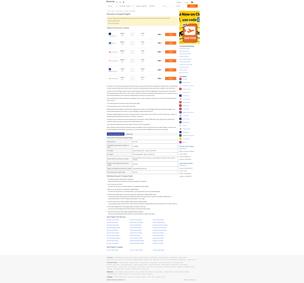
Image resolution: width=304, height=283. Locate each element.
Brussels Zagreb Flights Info (115, 134)
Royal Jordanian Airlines (164, 262)
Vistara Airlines (145, 269)
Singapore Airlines (133, 262)
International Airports (123, 274)
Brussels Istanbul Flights (113, 235)
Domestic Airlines (158, 271)
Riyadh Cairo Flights (183, 72)
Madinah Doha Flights (184, 51)
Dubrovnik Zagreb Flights (136, 250)
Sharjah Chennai (147, 259)
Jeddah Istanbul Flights (184, 48)
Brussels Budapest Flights (113, 227)
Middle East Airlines (190, 266)
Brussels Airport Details (186, 146)
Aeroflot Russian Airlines (170, 266)
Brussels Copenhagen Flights (160, 225)
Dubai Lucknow (183, 257)
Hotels (137, 271)
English (179, 2)
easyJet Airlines (142, 266)
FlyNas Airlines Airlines (126, 264)
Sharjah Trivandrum (164, 257)
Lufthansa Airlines (123, 262)
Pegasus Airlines (174, 264)
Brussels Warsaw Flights (113, 233)
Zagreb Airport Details (186, 163)
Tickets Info (129, 134)
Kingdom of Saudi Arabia (134, 277)
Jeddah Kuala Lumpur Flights (185, 64)
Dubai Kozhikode (153, 257)
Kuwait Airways (184, 264)
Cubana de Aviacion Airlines (140, 264)
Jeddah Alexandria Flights (185, 53)
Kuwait (148, 277)
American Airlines (122, 266)
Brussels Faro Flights (158, 243)
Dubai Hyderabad (143, 257)
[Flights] (117, 2)
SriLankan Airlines (144, 262)
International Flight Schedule (181, 271)
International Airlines (112, 274)
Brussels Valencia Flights (136, 238)
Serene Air (109, 269)
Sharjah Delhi (156, 259)
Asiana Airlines (150, 266)
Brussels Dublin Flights (135, 225)
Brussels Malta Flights (158, 235)
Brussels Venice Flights (135, 227)
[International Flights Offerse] (123, 2)
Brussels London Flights (113, 219)
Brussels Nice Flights (135, 235)
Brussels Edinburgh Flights (113, 238)
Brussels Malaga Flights (159, 222)
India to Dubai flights (135, 274)
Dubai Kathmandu (111, 259)
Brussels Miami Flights (112, 240)
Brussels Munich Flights (136, 230)
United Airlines (159, 266)
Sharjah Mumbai (173, 259)
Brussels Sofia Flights (158, 238)
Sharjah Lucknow (191, 259)
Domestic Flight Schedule (146, 271)
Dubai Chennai (134, 257)
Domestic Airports (168, 271)
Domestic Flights (118, 271)
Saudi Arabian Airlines (118, 269)
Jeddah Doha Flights (183, 67)
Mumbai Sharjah (182, 259)
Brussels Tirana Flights (112, 243)
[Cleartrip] (110, 2)
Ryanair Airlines (165, 264)
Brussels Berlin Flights (112, 222)
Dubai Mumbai (118, 257)
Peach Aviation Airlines (177, 262)
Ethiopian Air (180, 266)
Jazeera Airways (132, 266)
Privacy (186, 279)
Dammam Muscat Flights (184, 61)
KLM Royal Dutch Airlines (113, 264)
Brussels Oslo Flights (158, 240)
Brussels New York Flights (136, 222)
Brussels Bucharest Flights (159, 227)
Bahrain (144, 277)
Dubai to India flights (147, 274)
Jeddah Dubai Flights (184, 56)
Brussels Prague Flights (113, 225)
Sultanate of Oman (160, 277)
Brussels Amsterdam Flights (137, 240)
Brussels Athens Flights (136, 219)
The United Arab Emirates (120, 277)
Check (170, 34)
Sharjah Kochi (120, 259)
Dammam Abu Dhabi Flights (185, 59)
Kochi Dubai (128, 259)
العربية (186, 2)
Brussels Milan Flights (158, 219)
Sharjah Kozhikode (137, 259)
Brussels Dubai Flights (112, 230)
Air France (128, 269)
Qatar (153, 277)
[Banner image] (189, 27)
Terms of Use (192, 279)
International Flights (129, 271)
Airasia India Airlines (112, 266)
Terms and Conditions (113, 23)
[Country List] (192, 2)
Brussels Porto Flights (158, 233)
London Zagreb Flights (113, 250)
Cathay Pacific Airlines (154, 264)
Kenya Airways (153, 262)
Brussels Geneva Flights (136, 233)
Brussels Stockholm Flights (159, 230)
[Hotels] (120, 2)
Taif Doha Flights (183, 69)
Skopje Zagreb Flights (158, 250)
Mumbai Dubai (174, 257)
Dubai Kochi (126, 257)
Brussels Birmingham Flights (137, 243)
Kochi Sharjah (164, 259)
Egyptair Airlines (136, 269)
